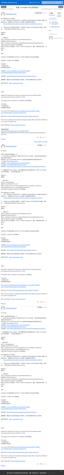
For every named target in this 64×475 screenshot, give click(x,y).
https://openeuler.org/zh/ (16, 83)
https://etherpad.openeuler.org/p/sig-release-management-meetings (23, 24)
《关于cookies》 (51, 473)
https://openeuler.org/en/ (18, 125)
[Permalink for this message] (46, 137)
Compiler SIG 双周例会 (7, 9)
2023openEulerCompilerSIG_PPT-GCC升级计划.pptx (15, 131)
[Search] (61, 2)
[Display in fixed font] (44, 137)
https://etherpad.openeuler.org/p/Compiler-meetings (21, 76)
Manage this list (35, 2)
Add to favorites (55, 26)
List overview (53, 19)
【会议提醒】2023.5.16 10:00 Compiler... (52, 9)
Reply (4, 139)
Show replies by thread (40, 141)
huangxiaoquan (11, 14)
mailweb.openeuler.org (9, 3)
